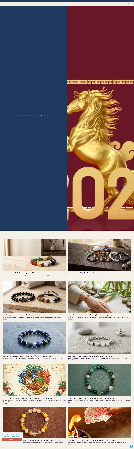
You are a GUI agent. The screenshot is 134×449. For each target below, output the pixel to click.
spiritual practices (73, 436)
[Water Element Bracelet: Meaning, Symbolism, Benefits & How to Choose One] (34, 338)
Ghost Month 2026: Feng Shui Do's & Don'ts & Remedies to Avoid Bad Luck (91, 440)
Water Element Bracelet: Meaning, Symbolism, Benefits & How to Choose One (27, 356)
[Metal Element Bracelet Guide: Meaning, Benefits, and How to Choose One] (99, 338)
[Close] (22, 433)
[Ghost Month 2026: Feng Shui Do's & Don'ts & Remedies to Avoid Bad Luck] (99, 422)
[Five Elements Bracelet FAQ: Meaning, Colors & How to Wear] (34, 255)
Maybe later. (12, 442)
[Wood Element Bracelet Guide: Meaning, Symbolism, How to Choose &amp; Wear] (99, 380)
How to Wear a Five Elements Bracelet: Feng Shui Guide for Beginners (90, 315)
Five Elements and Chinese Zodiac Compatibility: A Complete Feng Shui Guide (27, 398)
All (67, 236)
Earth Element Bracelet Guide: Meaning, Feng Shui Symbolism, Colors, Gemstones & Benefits (32, 440)
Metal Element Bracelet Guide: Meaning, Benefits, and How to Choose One (91, 356)
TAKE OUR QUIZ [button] (11, 439)
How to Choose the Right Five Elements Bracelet (83, 273)
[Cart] (131, 4)
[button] (56, 4)
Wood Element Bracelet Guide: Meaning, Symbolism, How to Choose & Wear (92, 398)
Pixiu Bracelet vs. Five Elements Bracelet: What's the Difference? (23, 315)
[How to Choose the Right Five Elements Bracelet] (99, 255)
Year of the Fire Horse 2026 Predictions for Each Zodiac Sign (29, 116)
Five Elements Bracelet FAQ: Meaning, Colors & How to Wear (22, 273)
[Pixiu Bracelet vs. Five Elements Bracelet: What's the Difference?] (34, 297)
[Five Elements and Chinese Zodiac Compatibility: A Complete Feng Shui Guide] (34, 380)
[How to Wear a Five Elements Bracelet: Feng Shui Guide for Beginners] (99, 297)
